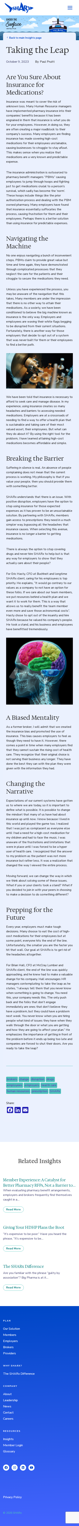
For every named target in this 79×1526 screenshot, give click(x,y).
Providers (9, 1353)
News (7, 1406)
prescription (40, 1091)
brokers (12, 1079)
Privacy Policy (12, 1497)
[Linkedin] (23, 1467)
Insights (8, 1439)
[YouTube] (31, 1467)
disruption (37, 1079)
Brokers (8, 1347)
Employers (10, 1341)
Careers (8, 1419)
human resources (18, 1091)
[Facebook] (6, 1467)
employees (14, 1085)
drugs (50, 1079)
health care (48, 1085)
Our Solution (11, 1329)
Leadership (10, 1400)
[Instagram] (15, 1467)
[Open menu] (69, 8)
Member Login (13, 1445)
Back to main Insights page (25, 38)
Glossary (9, 1451)
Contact (8, 1412)
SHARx (55, 1091)
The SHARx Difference (19, 1374)
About (7, 1394)
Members (9, 1335)
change (24, 1079)
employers (32, 1085)
